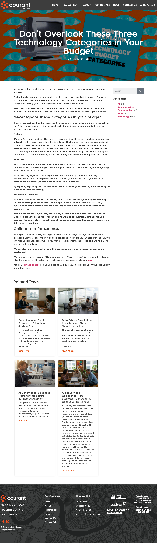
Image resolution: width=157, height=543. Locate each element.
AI (119, 104)
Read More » (24, 351)
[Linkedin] (2, 521)
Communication (126, 107)
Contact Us (130, 5)
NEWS (116, 5)
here (89, 260)
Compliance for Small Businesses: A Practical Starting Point (32, 323)
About (87, 5)
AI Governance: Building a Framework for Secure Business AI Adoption (34, 395)
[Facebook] (7, 521)
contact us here (30, 265)
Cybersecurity (125, 110)
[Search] (140, 91)
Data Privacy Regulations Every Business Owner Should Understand (77, 323)
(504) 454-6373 (9, 515)
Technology (124, 117)
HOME (55, 5)
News (120, 113)
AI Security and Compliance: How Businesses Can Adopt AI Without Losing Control (77, 397)
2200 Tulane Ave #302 (12, 505)
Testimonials (102, 5)
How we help (69, 5)
